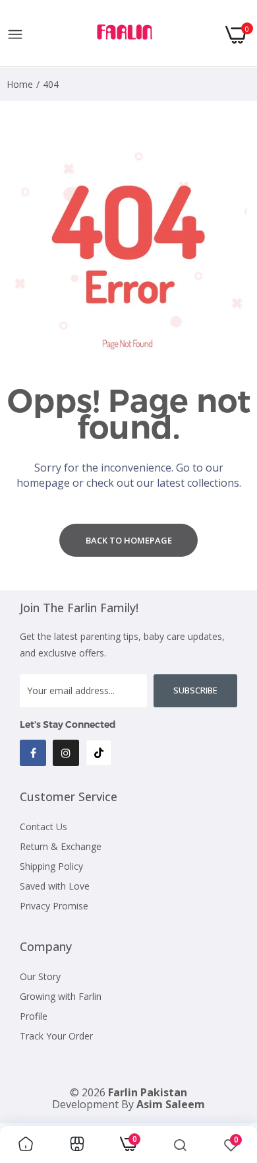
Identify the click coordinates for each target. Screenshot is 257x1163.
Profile (33, 1016)
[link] (25, 1144)
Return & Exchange (60, 846)
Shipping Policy (51, 866)
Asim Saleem (170, 1104)
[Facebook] (33, 753)
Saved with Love (55, 886)
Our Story (40, 976)
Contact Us (43, 826)
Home (20, 84)
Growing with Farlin (60, 996)
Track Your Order (56, 1036)
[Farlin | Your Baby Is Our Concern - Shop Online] (124, 35)
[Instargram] (66, 753)
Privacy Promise (54, 905)
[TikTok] (99, 753)
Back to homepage (129, 540)
